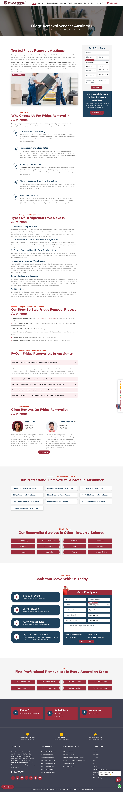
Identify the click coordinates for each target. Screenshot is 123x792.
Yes (89, 634)
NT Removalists (48, 682)
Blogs (95, 763)
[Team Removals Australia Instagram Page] (18, 778)
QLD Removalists (49, 688)
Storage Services (68, 763)
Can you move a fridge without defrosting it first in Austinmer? (35, 362)
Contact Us (100, 3)
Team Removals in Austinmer (47, 318)
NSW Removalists (23, 688)
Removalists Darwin (47, 766)
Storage (86, 3)
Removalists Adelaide (48, 760)
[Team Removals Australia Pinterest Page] (31, 778)
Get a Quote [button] (8, 787)
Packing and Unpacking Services (74, 760)
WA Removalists (100, 688)
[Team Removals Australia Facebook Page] (13, 778)
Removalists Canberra (48, 772)
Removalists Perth (47, 755)
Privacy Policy (97, 778)
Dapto (74, 546)
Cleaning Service (52, 3)
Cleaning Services (69, 755)
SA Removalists (74, 682)
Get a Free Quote (87, 592)
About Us (96, 755)
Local (100, 638)
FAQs (95, 760)
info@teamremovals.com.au (29, 713)
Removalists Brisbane (48, 763)
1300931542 (98, 113)
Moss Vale (49, 552)
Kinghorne (48, 546)
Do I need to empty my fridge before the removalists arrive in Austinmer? (38, 384)
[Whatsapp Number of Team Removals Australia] (119, 786)
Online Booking (68, 766)
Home (34, 3)
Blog (92, 3)
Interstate (63, 3)
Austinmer (60, 30)
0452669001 (58, 716)
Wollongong (23, 541)
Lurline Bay (74, 541)
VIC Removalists (100, 682)
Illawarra (53, 30)
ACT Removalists (23, 682)
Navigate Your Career (100, 769)
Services (40, 3)
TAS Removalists (74, 688)
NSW (47, 30)
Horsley (23, 552)
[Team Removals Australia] (14, 3)
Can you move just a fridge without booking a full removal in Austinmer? (38, 395)
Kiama (74, 552)
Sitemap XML (97, 772)
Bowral (100, 546)
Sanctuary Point (100, 552)
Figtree (23, 546)
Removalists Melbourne (49, 752)
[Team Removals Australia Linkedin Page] (27, 778)
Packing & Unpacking (75, 3)
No (94, 634)
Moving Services (68, 752)
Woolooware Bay (49, 541)
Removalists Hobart (47, 757)
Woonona (100, 541)
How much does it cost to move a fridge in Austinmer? (32, 379)
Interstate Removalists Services (73, 757)
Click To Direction (94, 714)
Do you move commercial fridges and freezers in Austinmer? (34, 390)
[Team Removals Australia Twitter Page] (22, 778)
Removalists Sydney (47, 769)
